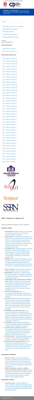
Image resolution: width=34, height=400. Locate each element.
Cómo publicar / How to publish (10, 34)
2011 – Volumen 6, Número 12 (9, 132)
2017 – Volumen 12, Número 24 (10, 100)
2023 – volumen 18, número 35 (10, 71)
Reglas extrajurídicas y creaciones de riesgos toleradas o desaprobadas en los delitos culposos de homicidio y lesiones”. (18, 324)
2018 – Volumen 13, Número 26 (10, 95)
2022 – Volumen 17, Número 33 (10, 77)
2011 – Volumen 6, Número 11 (9, 135)
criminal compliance (12, 274)
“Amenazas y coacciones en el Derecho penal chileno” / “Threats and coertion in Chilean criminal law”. (18, 233)
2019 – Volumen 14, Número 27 (10, 92)
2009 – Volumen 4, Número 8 (9, 143)
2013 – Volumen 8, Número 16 (9, 122)
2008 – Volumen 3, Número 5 (9, 151)
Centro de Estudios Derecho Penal (14, 1)
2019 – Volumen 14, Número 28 (10, 90)
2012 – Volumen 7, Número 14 (9, 127)
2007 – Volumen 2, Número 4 (9, 153)
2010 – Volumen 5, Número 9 (9, 140)
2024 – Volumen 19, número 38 (10, 63)
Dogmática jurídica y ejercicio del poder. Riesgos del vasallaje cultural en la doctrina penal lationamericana (18, 386)
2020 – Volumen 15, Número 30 (10, 85)
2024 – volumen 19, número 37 (10, 66)
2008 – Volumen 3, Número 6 (9, 148)
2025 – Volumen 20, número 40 (10, 58)
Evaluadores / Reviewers (8, 31)
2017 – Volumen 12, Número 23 (10, 103)
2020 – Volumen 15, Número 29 (10, 87)
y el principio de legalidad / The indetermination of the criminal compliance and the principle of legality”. (18, 276)
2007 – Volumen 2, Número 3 (9, 156)
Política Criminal (8, 398)
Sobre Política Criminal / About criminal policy (13, 26)
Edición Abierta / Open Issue (9, 48)
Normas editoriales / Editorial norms (11, 37)
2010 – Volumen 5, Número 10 (9, 137)
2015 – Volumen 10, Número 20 (10, 111)
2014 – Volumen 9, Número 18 (9, 116)
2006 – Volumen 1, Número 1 (9, 161)
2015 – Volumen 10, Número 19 (10, 114)
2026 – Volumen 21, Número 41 (10, 51)
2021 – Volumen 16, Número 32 (10, 79)
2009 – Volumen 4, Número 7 (9, 145)
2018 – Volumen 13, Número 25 (10, 98)
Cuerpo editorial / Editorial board (10, 29)
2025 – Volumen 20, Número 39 (10, 61)
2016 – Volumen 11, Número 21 (10, 108)
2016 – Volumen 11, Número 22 (10, 106)
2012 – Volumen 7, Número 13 (9, 130)
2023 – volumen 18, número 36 (10, 69)
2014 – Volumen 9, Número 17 (9, 119)
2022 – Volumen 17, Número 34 (10, 74)
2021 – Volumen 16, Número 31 (10, 82)
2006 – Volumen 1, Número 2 (9, 159)
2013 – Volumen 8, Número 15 (9, 124)
